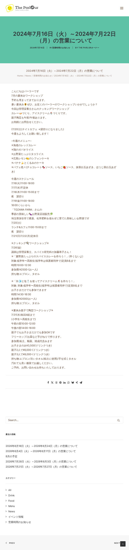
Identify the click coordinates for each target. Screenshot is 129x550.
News (28, 75)
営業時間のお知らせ (61, 47)
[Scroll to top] (123, 543)
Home (20, 75)
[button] (48, 382)
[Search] (64, 420)
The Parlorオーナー (89, 47)
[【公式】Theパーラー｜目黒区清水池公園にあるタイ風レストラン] (22, 8)
